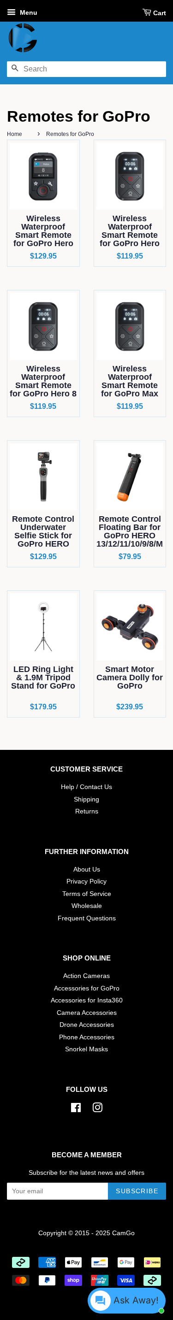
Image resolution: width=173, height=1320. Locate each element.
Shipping (86, 799)
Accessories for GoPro (86, 988)
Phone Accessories (86, 1037)
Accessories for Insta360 (87, 1000)
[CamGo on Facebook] (76, 1109)
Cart (159, 13)
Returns (86, 811)
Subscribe (137, 1191)
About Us (86, 869)
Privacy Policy (86, 881)
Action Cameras (86, 975)
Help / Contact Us (86, 787)
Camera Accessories (87, 1012)
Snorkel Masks (86, 1049)
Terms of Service (86, 893)
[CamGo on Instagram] (97, 1109)
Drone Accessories (87, 1024)
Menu (27, 12)
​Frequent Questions (87, 918)
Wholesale (87, 905)
